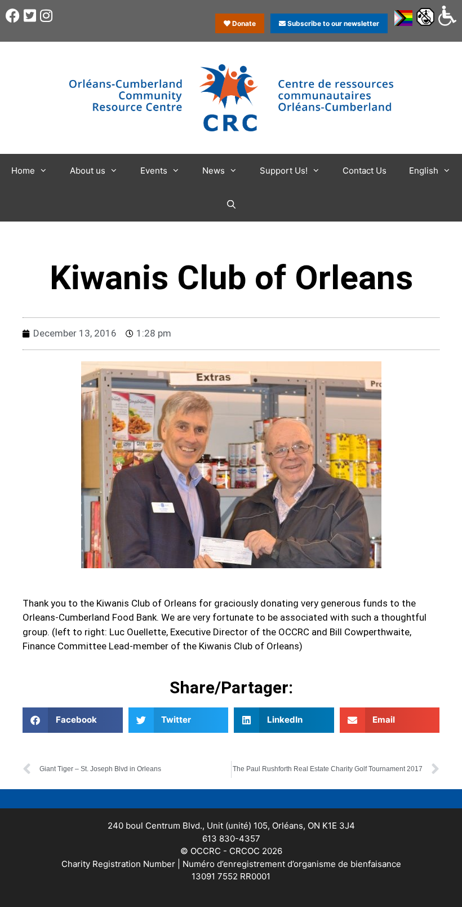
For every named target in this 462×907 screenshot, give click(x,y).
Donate (243, 23)
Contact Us (365, 170)
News (213, 170)
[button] (73, 720)
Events (153, 170)
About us (87, 170)
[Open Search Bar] (230, 205)
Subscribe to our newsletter (332, 23)
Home (23, 170)
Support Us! (284, 170)
